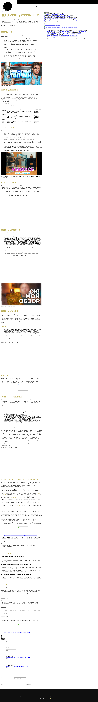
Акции (53, 6)
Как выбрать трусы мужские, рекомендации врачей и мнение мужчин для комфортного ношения (66, 31)
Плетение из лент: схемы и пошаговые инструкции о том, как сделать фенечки (60, 18)
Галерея (45, 6)
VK (50, 698)
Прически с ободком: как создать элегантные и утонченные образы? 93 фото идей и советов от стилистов (65, 20)
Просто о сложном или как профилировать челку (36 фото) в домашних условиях (60, 27)
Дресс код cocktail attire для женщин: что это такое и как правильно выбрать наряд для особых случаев (67, 39)
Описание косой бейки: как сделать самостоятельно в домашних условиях (61, 37)
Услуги (29, 6)
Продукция (37, 6)
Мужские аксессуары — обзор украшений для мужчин (18, 657)
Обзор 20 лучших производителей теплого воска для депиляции (20, 674)
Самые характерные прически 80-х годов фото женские (55, 22)
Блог (58, 6)
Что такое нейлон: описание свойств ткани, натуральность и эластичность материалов (64, 33)
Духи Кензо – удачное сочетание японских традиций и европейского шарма (20, 535)
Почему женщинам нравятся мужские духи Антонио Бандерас (17, 632)
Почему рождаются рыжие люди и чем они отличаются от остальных (58, 16)
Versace (5, 392)
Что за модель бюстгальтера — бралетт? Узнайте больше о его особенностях (62, 35)
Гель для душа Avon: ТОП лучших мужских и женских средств (19, 648)
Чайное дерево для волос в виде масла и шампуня (54, 14)
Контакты (66, 6)
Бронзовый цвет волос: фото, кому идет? (52, 25)
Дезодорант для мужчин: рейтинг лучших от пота (17, 666)
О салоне (21, 6)
